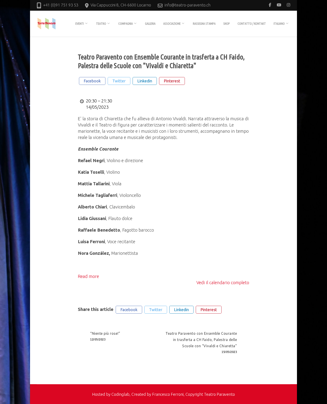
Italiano (279, 23)
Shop (226, 23)
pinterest (172, 81)
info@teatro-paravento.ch (187, 5)
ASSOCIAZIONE (172, 23)
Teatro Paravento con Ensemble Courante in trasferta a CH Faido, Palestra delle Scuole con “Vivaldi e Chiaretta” (201, 342)
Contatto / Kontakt (252, 23)
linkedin (144, 81)
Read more (88, 276)
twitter (119, 81)
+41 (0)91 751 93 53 (60, 5)
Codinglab (120, 394)
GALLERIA (150, 23)
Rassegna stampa (204, 23)
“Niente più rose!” (105, 336)
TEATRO (101, 23)
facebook (92, 81)
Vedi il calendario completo (222, 282)
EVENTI (79, 23)
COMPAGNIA (125, 23)
